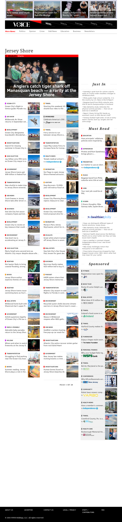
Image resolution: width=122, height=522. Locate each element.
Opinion (32, 31)
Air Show (10, 116)
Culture (78, 24)
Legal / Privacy (69, 510)
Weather (10, 261)
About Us (9, 510)
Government (12, 169)
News (48, 24)
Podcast (48, 274)
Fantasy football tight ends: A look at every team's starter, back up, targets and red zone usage (99, 119)
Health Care (88, 429)
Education (65, 31)
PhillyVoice (21, 24)
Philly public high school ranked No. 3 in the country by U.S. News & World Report (98, 99)
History (48, 182)
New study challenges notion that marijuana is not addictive (95, 247)
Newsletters (89, 31)
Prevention (87, 162)
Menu (9, 24)
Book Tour (87, 284)
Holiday (10, 340)
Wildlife (12, 56)
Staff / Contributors (88, 511)
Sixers (85, 201)
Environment (12, 235)
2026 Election (12, 156)
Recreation (49, 169)
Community (87, 389)
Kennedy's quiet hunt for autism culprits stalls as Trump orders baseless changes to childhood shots (98, 93)
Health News (50, 156)
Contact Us (48, 510)
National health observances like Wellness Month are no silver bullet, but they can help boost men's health (99, 236)
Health (64, 24)
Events (94, 24)
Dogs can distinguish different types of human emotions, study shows (97, 224)
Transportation (52, 143)
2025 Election (12, 248)
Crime (42, 31)
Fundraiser (87, 337)
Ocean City (11, 103)
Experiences (88, 149)
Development (12, 130)
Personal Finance (90, 350)
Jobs (85, 188)
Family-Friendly (13, 327)
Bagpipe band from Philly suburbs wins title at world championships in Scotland (97, 103)
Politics (22, 31)
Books (9, 274)
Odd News (52, 31)
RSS (103, 510)
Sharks (21, 56)
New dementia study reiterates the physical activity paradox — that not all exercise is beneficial (97, 109)
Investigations (13, 143)
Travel (48, 103)
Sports (109, 24)
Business (77, 31)
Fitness (86, 271)
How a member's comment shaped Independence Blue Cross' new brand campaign (96, 242)
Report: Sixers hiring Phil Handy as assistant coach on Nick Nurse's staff (96, 114)
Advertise (28, 510)
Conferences (88, 376)
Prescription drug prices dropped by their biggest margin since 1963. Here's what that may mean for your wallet (99, 253)
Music (85, 175)
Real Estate (49, 248)
